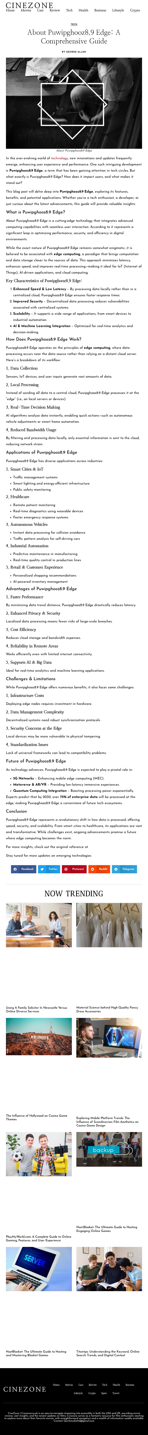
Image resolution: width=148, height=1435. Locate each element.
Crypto (135, 10)
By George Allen (74, 52)
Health (83, 10)
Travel (115, 1393)
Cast (40, 10)
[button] (23, 869)
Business (100, 10)
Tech (69, 10)
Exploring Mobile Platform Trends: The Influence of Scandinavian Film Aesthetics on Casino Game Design (107, 1122)
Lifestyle (118, 10)
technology (59, 158)
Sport (104, 1393)
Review (55, 10)
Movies (26, 10)
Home (10, 10)
